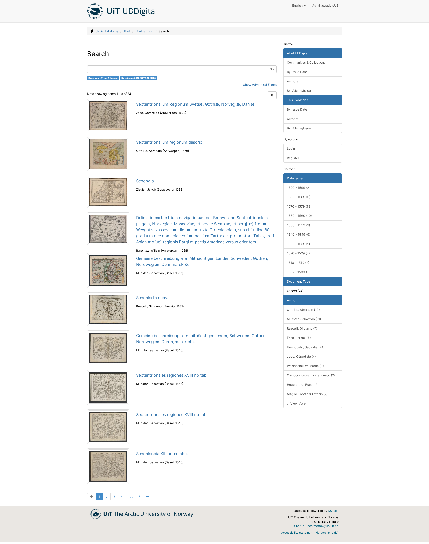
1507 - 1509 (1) (298, 272)
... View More (296, 403)
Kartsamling (145, 31)
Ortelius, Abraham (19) (303, 309)
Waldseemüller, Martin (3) (305, 366)
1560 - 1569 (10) (299, 216)
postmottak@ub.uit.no (323, 526)
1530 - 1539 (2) (298, 244)
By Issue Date (297, 72)
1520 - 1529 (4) (298, 253)
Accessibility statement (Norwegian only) (310, 532)
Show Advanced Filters (260, 84)
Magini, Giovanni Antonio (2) (307, 394)
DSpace (333, 510)
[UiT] (141, 513)
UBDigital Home (106, 31)
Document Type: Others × (103, 78)
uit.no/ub (298, 526)
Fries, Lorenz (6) (299, 338)
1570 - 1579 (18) (299, 206)
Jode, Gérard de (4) (301, 356)
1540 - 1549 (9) (298, 234)
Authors (292, 81)
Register (293, 158)
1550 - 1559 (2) (298, 225)
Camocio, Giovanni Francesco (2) (311, 375)
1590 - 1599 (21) (299, 187)
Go (272, 69)
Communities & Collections (306, 62)
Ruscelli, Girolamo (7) (302, 328)
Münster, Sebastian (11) (304, 319)
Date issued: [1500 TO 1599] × (138, 78)
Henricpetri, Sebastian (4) (305, 347)
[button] (299, 5)
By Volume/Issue (299, 90)
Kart (127, 31)
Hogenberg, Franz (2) (302, 384)
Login (291, 148)
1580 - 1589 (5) (298, 197)
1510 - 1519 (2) (298, 263)
